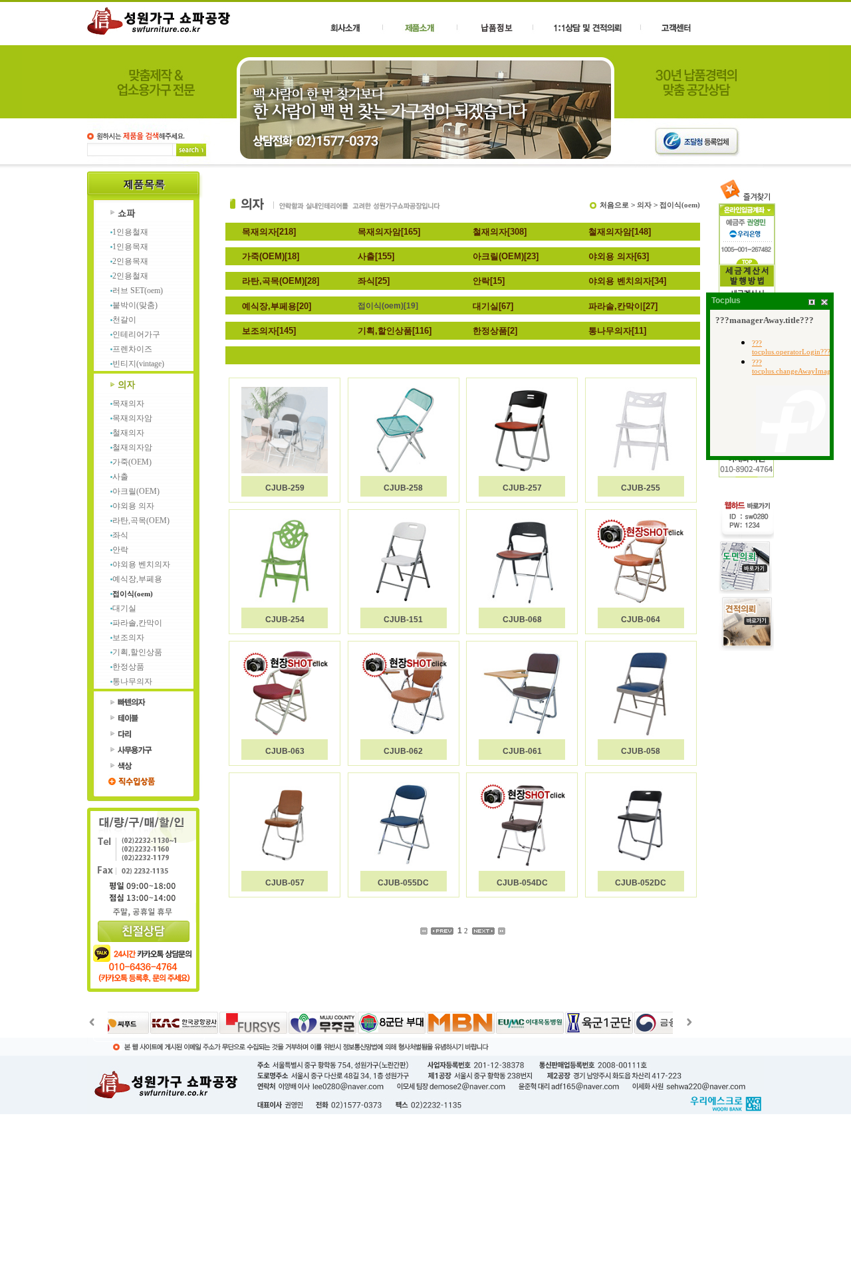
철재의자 (128, 432)
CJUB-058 (640, 751)
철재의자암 (132, 447)
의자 (644, 205)
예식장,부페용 (137, 579)
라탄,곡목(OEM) (141, 520)
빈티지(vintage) (138, 363)
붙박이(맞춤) (135, 305)
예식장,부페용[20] (276, 306)
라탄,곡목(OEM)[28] (280, 281)
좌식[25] (374, 281)
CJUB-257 (522, 488)
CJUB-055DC (403, 882)
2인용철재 (130, 276)
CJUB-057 (284, 882)
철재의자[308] (500, 232)
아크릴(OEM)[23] (506, 256)
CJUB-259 (284, 488)
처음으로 (614, 205)
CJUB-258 (403, 488)
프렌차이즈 (132, 349)
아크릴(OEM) (136, 491)
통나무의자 (132, 681)
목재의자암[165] (389, 232)
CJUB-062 (403, 751)
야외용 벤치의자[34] (627, 281)
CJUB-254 (284, 619)
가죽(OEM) (132, 462)
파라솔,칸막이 (137, 623)
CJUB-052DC (640, 882)
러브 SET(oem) (137, 290)
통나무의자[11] (617, 331)
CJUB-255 (640, 488)
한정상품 (128, 666)
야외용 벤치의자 (141, 564)
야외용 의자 (133, 506)
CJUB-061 (522, 751)
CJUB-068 (522, 619)
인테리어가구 (136, 334)
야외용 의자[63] (618, 256)
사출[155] (376, 256)
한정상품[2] (495, 331)
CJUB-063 (284, 751)
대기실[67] (493, 306)
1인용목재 (130, 246)
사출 (120, 476)
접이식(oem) (132, 594)
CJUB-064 (640, 619)
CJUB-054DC (522, 882)
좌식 (120, 535)
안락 (120, 549)
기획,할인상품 (137, 652)
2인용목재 (130, 261)
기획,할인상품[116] (394, 331)
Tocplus (726, 300)
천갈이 (124, 319)
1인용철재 (130, 232)
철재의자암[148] (619, 232)
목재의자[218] (269, 232)
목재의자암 (132, 418)
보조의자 (128, 637)
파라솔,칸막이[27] (623, 306)
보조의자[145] (269, 331)
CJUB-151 (403, 619)
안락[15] (489, 281)
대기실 (124, 608)
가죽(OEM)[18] (270, 256)
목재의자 (128, 403)
